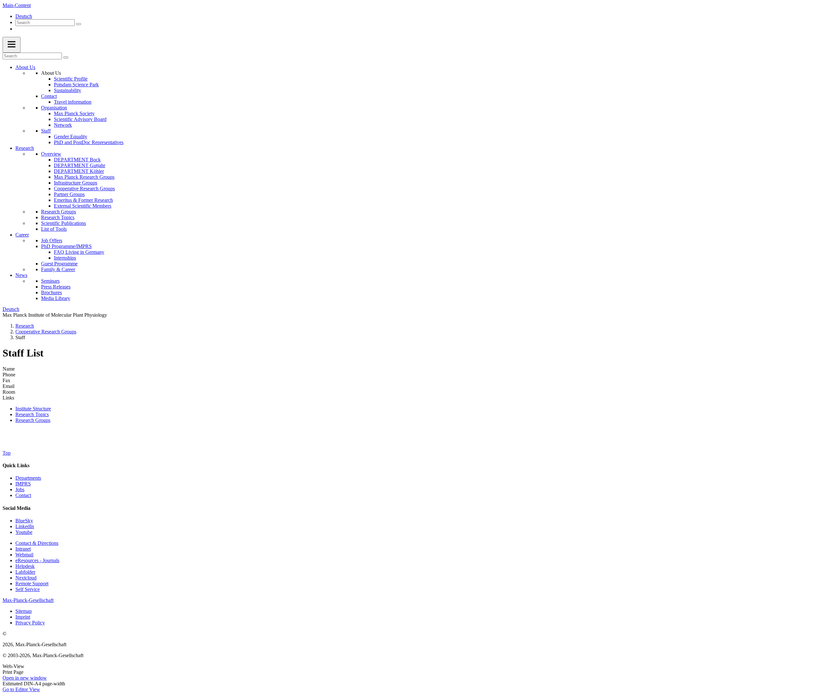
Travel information (72, 102)
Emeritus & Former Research (83, 200)
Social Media (16, 508)
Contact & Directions (36, 543)
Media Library (55, 298)
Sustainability (67, 90)
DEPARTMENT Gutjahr (79, 165)
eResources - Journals (37, 560)
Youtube (23, 532)
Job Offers (51, 240)
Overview (51, 154)
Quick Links (16, 465)
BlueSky (24, 520)
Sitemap (23, 611)
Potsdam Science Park (76, 84)
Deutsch (23, 16)
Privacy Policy (30, 622)
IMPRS (23, 483)
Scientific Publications (63, 223)
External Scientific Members (82, 206)
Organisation (54, 107)
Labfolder (25, 572)
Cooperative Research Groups (84, 188)
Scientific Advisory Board (80, 119)
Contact (49, 96)
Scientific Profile (71, 79)
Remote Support (31, 583)
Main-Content (17, 5)
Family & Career (58, 269)
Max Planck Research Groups (84, 177)
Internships (65, 258)
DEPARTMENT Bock (77, 159)
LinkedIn (24, 526)
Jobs (19, 489)
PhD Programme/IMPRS (66, 246)
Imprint (22, 617)
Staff (46, 130)
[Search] (78, 24)
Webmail (24, 554)
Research (24, 148)
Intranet (23, 549)
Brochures (51, 292)
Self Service (27, 589)
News (21, 275)
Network (63, 125)
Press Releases (56, 286)
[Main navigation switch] (12, 45)
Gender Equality (70, 136)
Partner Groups (69, 194)
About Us (25, 67)
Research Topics (57, 217)
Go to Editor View (21, 689)
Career (22, 234)
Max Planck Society (74, 113)
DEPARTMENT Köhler (79, 171)
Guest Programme (59, 263)
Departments (28, 478)
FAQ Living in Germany (79, 252)
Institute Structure (33, 408)
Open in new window (25, 678)
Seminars (50, 281)
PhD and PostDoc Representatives (88, 142)
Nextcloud (26, 577)
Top (7, 453)
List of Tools (54, 229)
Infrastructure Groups (75, 182)
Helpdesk (25, 566)
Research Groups (58, 211)
